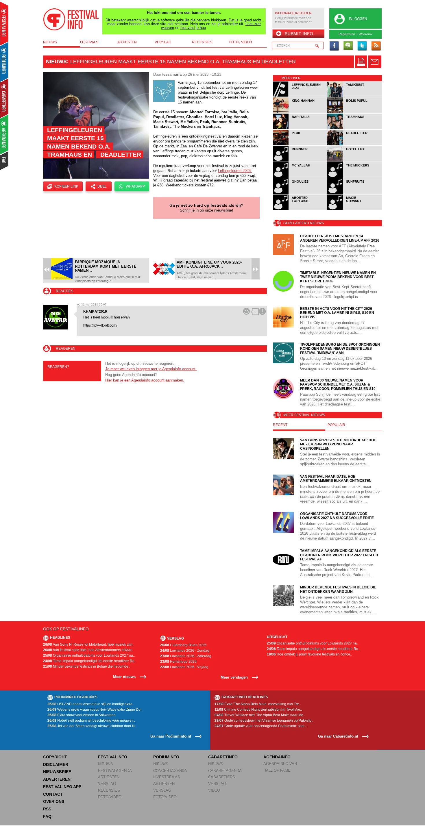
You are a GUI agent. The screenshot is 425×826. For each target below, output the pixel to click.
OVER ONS (53, 801)
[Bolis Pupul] (354, 112)
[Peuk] (300, 144)
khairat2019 (95, 312)
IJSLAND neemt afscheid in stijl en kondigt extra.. (90, 704)
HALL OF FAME (277, 770)
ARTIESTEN (108, 777)
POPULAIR (336, 425)
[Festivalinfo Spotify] (348, 46)
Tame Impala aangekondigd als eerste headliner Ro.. (89, 661)
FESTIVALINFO (112, 757)
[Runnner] (300, 160)
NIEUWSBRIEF (57, 771)
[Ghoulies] (300, 193)
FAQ (47, 816)
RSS (47, 809)
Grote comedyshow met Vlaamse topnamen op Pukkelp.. (264, 720)
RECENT (280, 425)
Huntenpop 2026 (178, 661)
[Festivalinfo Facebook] (334, 46)
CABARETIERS (221, 777)
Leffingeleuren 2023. (235, 170)
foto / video (240, 42)
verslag (163, 42)
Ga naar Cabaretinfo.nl (338, 736)
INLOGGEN (358, 19)
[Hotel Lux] (354, 160)
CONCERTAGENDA (170, 770)
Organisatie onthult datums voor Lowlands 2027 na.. (89, 655)
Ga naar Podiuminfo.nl (170, 736)
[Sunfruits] (354, 193)
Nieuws (56, 61)
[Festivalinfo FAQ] (4, 161)
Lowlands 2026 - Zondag (184, 650)
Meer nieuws (124, 677)
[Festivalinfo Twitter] (362, 46)
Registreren (347, 34)
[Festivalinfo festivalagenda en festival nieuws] (4, 23)
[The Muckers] (354, 176)
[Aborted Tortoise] (300, 209)
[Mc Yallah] (300, 176)
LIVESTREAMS (166, 777)
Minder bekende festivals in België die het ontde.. (86, 666)
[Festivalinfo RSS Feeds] (376, 46)
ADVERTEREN (57, 779)
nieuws (50, 42)
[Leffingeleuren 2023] (300, 95)
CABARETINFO (223, 757)
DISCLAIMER (55, 764)
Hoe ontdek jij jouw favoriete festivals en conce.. (309, 654)
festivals (89, 42)
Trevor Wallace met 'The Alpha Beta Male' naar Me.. (260, 715)
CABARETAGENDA (225, 770)
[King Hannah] (300, 112)
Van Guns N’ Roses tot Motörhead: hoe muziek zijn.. (88, 644)
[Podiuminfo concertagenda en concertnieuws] (4, 62)
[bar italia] (300, 128)
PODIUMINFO (166, 757)
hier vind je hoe (193, 27)
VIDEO (214, 790)
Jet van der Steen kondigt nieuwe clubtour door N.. (91, 726)
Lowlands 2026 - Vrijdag (184, 667)
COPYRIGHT (55, 757)
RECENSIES (109, 790)
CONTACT (53, 794)
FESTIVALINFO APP (62, 786)
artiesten (127, 42)
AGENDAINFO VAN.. (281, 764)
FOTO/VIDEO (109, 797)
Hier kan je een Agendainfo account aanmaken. (144, 380)
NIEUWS (105, 764)
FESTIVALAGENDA (115, 770)
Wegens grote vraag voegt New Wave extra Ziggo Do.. (94, 709)
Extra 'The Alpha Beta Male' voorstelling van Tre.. (258, 704)
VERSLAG (107, 783)
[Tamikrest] (354, 95)
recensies (202, 42)
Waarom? (365, 34)
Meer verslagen (234, 677)
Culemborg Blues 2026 (183, 645)
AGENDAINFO (277, 757)
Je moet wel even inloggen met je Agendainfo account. (151, 369)
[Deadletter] (354, 144)
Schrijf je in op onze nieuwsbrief (206, 210)
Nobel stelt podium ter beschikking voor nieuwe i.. (91, 720)
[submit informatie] (298, 34)
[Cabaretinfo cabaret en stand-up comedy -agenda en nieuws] (4, 98)
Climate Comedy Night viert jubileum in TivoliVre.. (258, 709)
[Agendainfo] (4, 134)
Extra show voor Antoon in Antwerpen (81, 715)
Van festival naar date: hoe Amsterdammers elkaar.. (88, 650)
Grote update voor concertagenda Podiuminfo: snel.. (260, 726)
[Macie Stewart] (354, 209)
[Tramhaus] (354, 128)
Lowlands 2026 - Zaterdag (185, 656)
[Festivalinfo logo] (71, 19)
